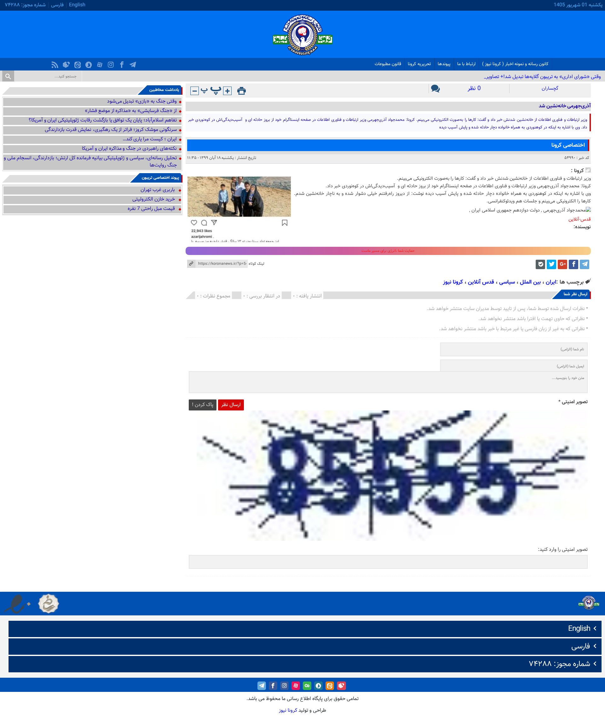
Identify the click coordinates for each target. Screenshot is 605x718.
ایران (551, 282)
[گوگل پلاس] (562, 264)
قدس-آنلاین (579, 219)
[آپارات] (100, 63)
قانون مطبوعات (388, 64)
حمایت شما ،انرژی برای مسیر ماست (388, 251)
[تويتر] (551, 264)
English (77, 5)
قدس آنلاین (481, 282)
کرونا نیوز (453, 282)
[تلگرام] (134, 63)
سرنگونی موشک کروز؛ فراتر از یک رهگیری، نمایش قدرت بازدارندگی (110, 130)
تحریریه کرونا (419, 64)
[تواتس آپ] (540, 264)
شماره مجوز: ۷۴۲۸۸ (25, 5)
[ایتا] (78, 63)
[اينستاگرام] (111, 63)
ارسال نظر (231, 405)
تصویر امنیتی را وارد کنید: (563, 550)
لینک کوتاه (256, 264)
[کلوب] (307, 685)
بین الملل (530, 282)
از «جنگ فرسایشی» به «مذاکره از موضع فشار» (131, 111)
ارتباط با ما (466, 64)
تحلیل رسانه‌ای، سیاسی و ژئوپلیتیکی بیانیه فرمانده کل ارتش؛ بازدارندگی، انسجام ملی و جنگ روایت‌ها (90, 161)
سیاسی (507, 282)
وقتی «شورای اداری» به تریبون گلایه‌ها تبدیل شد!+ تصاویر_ (542, 77)
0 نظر (474, 88)
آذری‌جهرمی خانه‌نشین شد (565, 106)
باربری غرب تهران (158, 190)
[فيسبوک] (122, 63)
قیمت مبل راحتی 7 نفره (151, 209)
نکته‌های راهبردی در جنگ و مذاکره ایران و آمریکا (129, 149)
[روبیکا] (67, 63)
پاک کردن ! (202, 405)
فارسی (57, 5)
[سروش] (89, 63)
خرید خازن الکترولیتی (153, 199)
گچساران (550, 88)
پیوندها (444, 64)
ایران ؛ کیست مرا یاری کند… (150, 139)
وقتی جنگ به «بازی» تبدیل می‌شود (142, 101)
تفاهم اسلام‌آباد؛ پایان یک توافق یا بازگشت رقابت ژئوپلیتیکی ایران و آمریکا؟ (103, 120)
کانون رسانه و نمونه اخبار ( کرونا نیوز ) (515, 64)
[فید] (56, 63)
